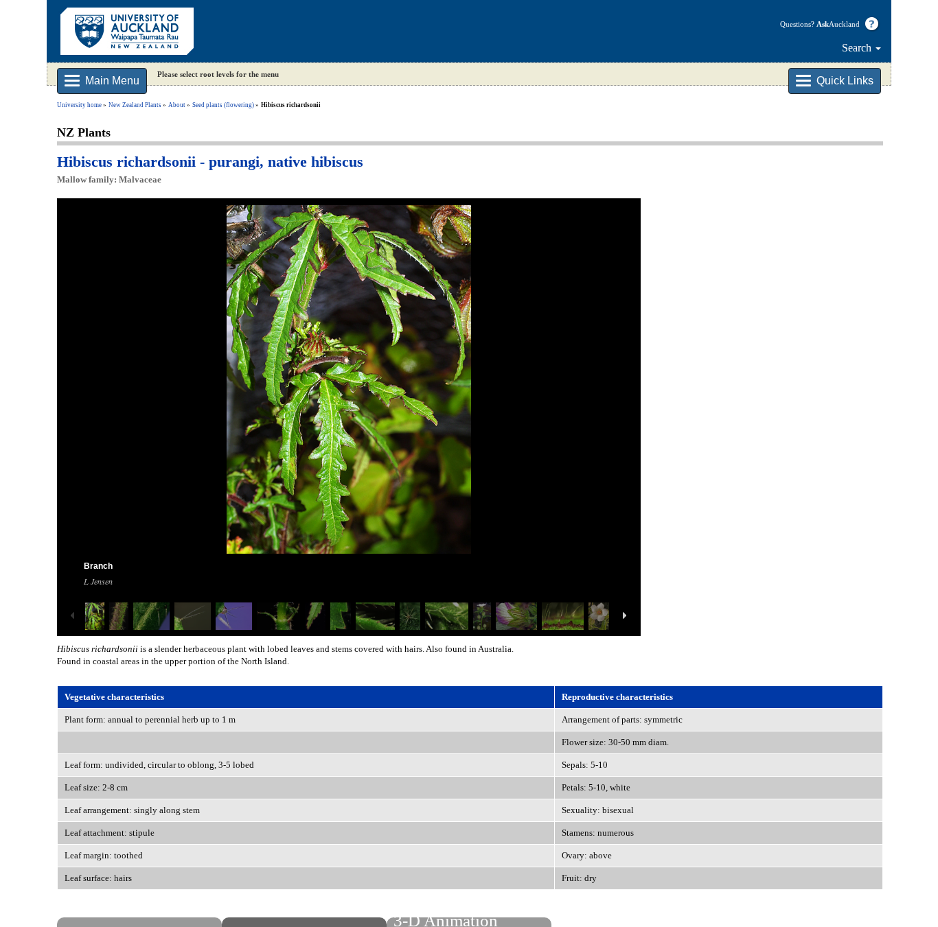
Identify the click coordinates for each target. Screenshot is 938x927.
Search (858, 48)
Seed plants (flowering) (223, 105)
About (176, 105)
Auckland (838, 24)
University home (79, 105)
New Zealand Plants (134, 105)
